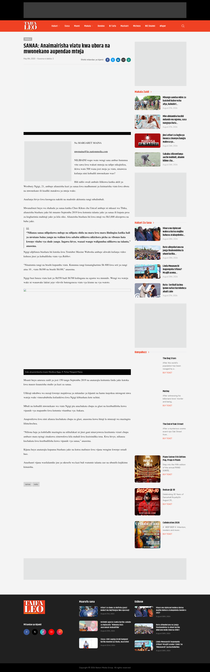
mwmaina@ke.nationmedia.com (91, 151)
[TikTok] (43, 632)
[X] (113, 60)
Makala (87, 26)
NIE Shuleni (150, 26)
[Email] (123, 60)
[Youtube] (51, 632)
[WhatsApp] (129, 60)
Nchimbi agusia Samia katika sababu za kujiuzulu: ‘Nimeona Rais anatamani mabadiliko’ (116, 624)
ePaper (163, 26)
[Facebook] (107, 60)
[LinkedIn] (118, 60)
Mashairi (125, 26)
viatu (36, 484)
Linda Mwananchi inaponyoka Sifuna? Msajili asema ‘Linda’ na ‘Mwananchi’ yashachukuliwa (169, 644)
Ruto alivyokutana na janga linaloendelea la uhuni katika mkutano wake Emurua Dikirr (168, 627)
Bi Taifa (112, 26)
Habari (55, 26)
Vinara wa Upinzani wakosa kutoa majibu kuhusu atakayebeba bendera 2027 (171, 610)
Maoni (77, 26)
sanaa (27, 484)
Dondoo (101, 26)
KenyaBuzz (141, 352)
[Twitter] (35, 632)
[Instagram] (60, 632)
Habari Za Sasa (143, 222)
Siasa (67, 26)
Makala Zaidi (142, 91)
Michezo (137, 26)
